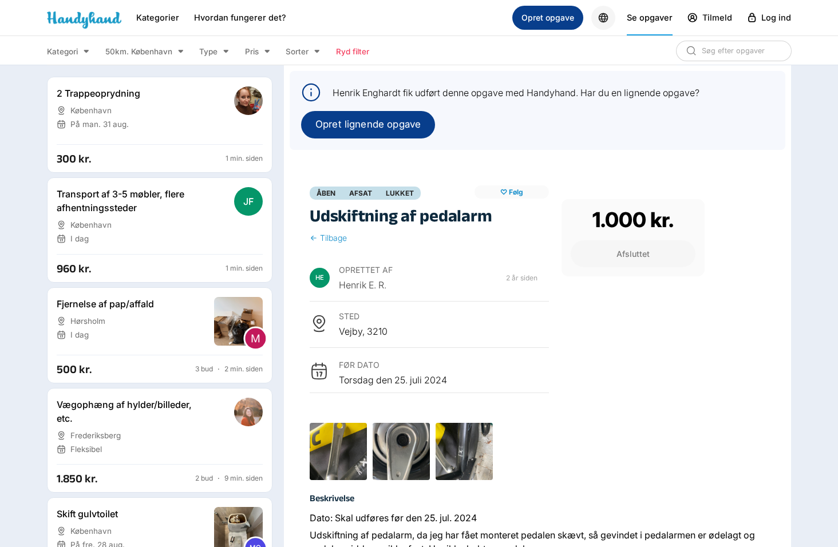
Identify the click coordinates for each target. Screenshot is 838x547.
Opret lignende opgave (368, 124)
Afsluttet (633, 254)
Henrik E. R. (362, 285)
